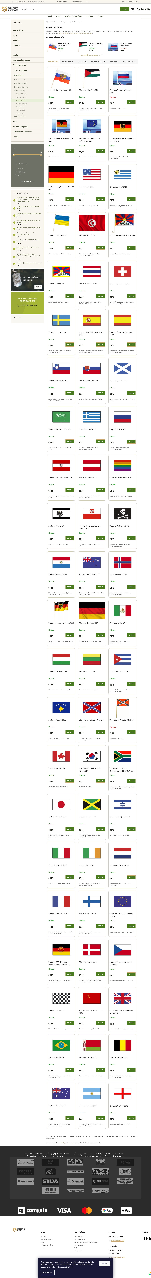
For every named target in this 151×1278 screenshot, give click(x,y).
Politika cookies (79, 1245)
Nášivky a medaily (20, 80)
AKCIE (15, 35)
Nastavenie (48, 1273)
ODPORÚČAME (18, 30)
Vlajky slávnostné (21, 103)
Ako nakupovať (62, 2)
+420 (117, 1240)
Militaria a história (20, 116)
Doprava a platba (76, 2)
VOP (88, 2)
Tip (21, 175)
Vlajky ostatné (20, 110)
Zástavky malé (20, 100)
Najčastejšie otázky (46, 1245)
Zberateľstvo (18, 75)
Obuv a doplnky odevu (21, 60)
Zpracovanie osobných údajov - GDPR (86, 1242)
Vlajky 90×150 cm (21, 94)
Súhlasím (105, 1263)
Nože (14, 121)
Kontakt (42, 1248)
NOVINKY (16, 40)
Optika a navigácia (20, 126)
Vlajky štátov (20, 107)
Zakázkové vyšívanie (46, 1239)
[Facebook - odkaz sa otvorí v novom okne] (144, 1238)
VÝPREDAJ (17, 45)
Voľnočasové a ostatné (22, 131)
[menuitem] (50, 16)
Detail (69, 102)
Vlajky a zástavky (19, 90)
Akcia (22, 169)
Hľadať (124, 9)
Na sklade (25, 163)
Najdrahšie (82, 61)
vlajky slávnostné (86, 33)
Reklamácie (78, 1251)
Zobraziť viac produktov (91, 55)
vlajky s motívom (75, 33)
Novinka (23, 172)
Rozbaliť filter (26, 182)
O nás (42, 1242)
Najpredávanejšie (98, 61)
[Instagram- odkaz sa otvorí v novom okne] (148, 1238)
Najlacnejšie (67, 61)
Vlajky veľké (20, 113)
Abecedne (114, 61)
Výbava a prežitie (19, 65)
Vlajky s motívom (21, 97)
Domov (42, 1236)
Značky (15, 136)
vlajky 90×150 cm (64, 33)
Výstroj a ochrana (20, 70)
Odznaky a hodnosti (20, 83)
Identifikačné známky (21, 87)
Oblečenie (17, 55)
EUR (123, 2)
